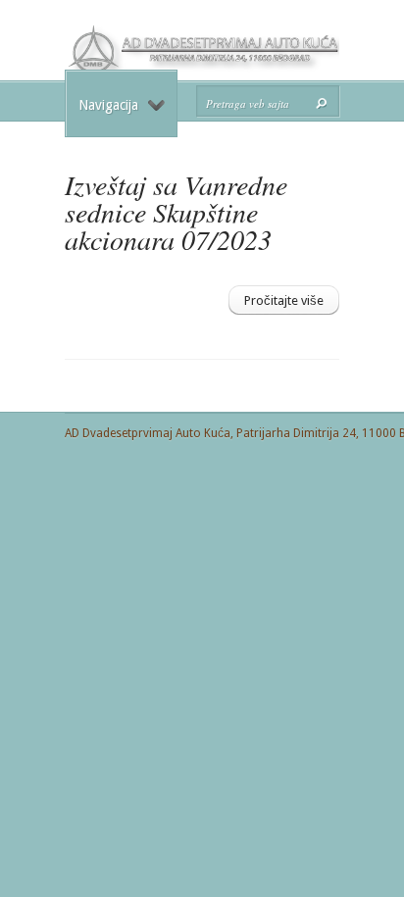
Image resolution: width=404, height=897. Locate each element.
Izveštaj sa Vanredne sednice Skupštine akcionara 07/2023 (176, 212)
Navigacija (108, 105)
